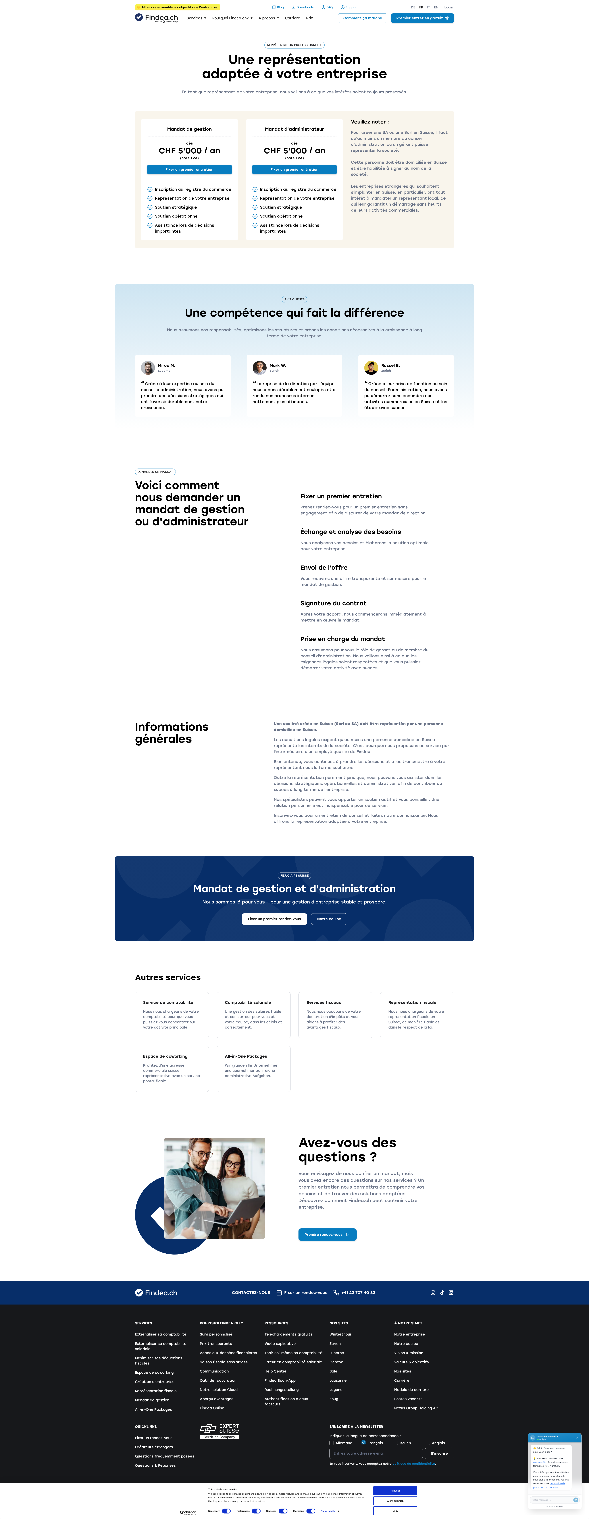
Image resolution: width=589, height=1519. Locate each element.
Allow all (395, 1490)
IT (428, 7)
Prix (309, 18)
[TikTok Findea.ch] (442, 1293)
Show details (328, 1511)
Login (448, 7)
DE (413, 7)
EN (436, 7)
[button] (196, 18)
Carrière (292, 18)
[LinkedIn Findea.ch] (451, 1293)
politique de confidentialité (414, 1463)
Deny (395, 1510)
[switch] (256, 1511)
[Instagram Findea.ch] (433, 1293)
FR (421, 7)
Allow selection (395, 1501)
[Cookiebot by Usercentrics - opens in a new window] (188, 1513)
